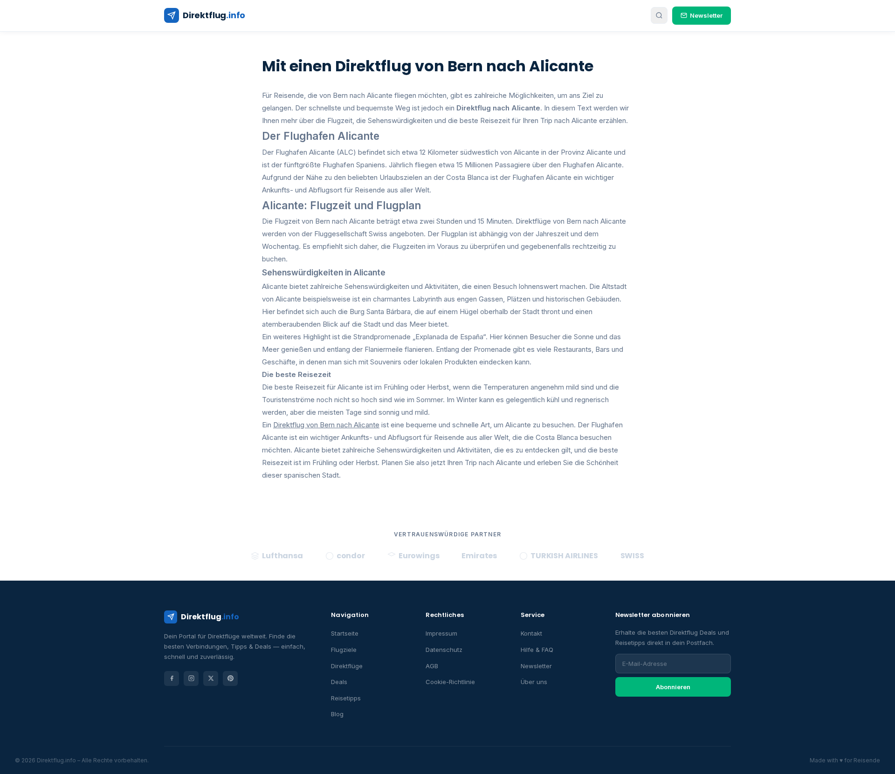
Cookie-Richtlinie (450, 681)
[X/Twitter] (210, 678)
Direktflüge (347, 666)
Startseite (344, 633)
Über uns (534, 681)
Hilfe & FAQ (537, 649)
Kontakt (531, 633)
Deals (339, 681)
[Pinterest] (230, 678)
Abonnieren (673, 687)
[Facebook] (171, 678)
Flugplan (454, 233)
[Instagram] (191, 678)
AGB (432, 666)
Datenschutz (444, 649)
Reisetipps (346, 698)
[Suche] (659, 15)
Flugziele (344, 649)
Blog (337, 714)
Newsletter (706, 15)
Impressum (441, 633)
